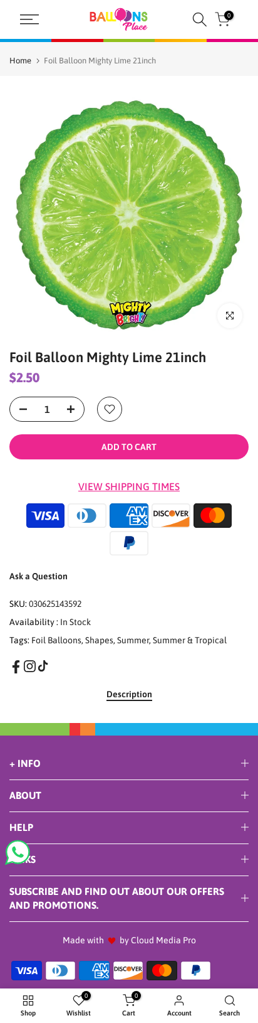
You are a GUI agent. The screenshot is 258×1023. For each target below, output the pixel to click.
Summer (133, 640)
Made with (83, 940)
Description (129, 694)
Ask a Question (38, 576)
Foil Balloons (56, 640)
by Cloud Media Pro (158, 940)
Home (20, 60)
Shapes (99, 640)
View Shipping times (129, 486)
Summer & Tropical (190, 640)
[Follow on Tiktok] (43, 666)
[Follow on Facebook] (16, 666)
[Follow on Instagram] (30, 666)
